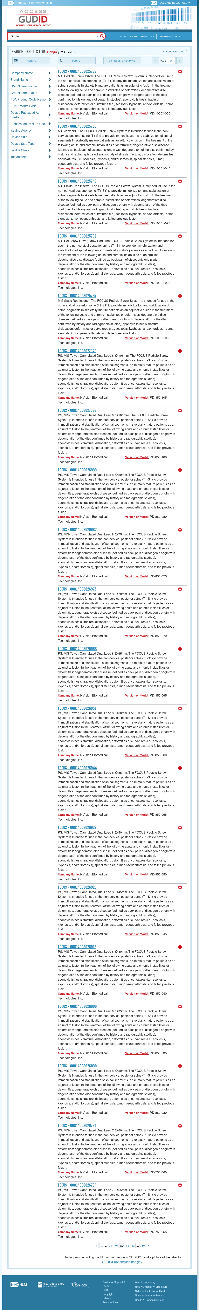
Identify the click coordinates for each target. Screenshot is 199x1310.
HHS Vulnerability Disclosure (151, 1286)
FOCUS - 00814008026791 (77, 1125)
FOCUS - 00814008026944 (77, 768)
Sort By (77, 60)
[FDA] (154, 2)
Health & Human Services (149, 1300)
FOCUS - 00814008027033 (77, 410)
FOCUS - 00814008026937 (77, 827)
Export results (173, 51)
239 (142, 1246)
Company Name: (68, 113)
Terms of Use (110, 1302)
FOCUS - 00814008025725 (77, 295)
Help (177, 36)
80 (171, 60)
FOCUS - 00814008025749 (77, 181)
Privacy (107, 1298)
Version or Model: (137, 113)
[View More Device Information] (180, 72)
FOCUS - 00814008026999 (77, 470)
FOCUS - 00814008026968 (77, 648)
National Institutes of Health (150, 1291)
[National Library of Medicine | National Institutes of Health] (18, 1286)
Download (165, 36)
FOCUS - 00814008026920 (77, 887)
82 (133, 1246)
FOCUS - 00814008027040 (77, 351)
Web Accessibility (145, 1282)
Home (123, 36)
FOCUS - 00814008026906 (77, 1006)
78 (110, 1246)
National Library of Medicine (34, 2)
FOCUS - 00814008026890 (77, 1066)
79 (116, 1246)
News (144, 36)
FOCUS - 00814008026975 (77, 589)
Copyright (108, 1294)
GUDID (33, 17)
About (133, 36)
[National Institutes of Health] (12, 3)
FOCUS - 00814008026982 (77, 529)
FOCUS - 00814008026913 (77, 947)
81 (127, 1246)
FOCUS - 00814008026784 (77, 1185)
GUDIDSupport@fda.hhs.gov (122, 1262)
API (152, 36)
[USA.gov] (83, 1286)
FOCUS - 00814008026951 (77, 708)
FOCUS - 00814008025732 (77, 236)
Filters (31, 60)
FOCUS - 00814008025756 (77, 126)
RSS (105, 1290)
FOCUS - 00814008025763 (77, 71)
